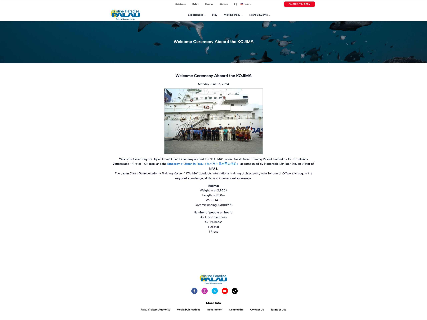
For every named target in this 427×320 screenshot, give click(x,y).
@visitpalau (180, 4)
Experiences (195, 14)
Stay (214, 14)
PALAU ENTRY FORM (299, 4)
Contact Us (257, 309)
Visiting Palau (232, 14)
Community (236, 309)
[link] (203, 164)
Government (214, 309)
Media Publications (188, 309)
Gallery (195, 4)
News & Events (258, 14)
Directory (224, 4)
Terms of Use (278, 309)
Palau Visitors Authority (155, 309)
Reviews (209, 4)
